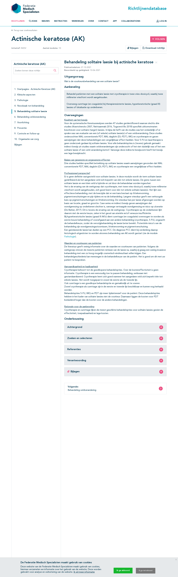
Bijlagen (133, 48)
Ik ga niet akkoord (145, 570)
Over (91, 21)
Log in (163, 21)
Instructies (60, 21)
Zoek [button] (34, 21)
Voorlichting (23, 123)
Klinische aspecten (26, 95)
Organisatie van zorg (28, 139)
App (115, 21)
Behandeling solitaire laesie (32, 111)
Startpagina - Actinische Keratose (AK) (36, 89)
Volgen (160, 39)
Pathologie (22, 100)
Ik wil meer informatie (84, 572)
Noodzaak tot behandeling (30, 106)
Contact (103, 21)
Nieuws (46, 21)
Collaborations (130, 21)
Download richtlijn (155, 48)
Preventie (22, 128)
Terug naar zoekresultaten (25, 30)
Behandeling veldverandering (31, 117)
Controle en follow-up (28, 134)
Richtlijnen (17, 21)
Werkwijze (78, 21)
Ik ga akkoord (123, 570)
